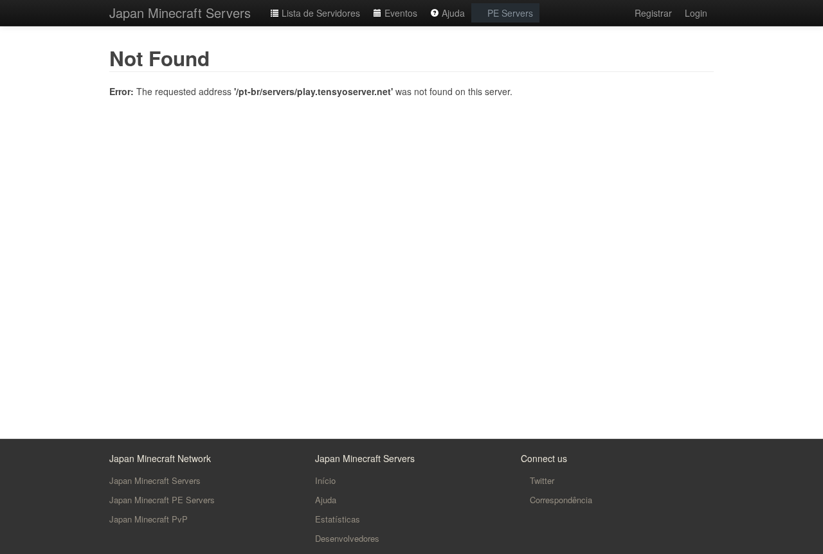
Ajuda (452, 12)
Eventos (399, 12)
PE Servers (509, 12)
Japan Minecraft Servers (180, 12)
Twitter (540, 480)
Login (696, 12)
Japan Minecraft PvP (148, 519)
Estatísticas (337, 519)
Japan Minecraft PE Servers (162, 500)
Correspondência (559, 500)
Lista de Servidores (319, 12)
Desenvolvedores (347, 538)
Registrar (653, 12)
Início (325, 480)
